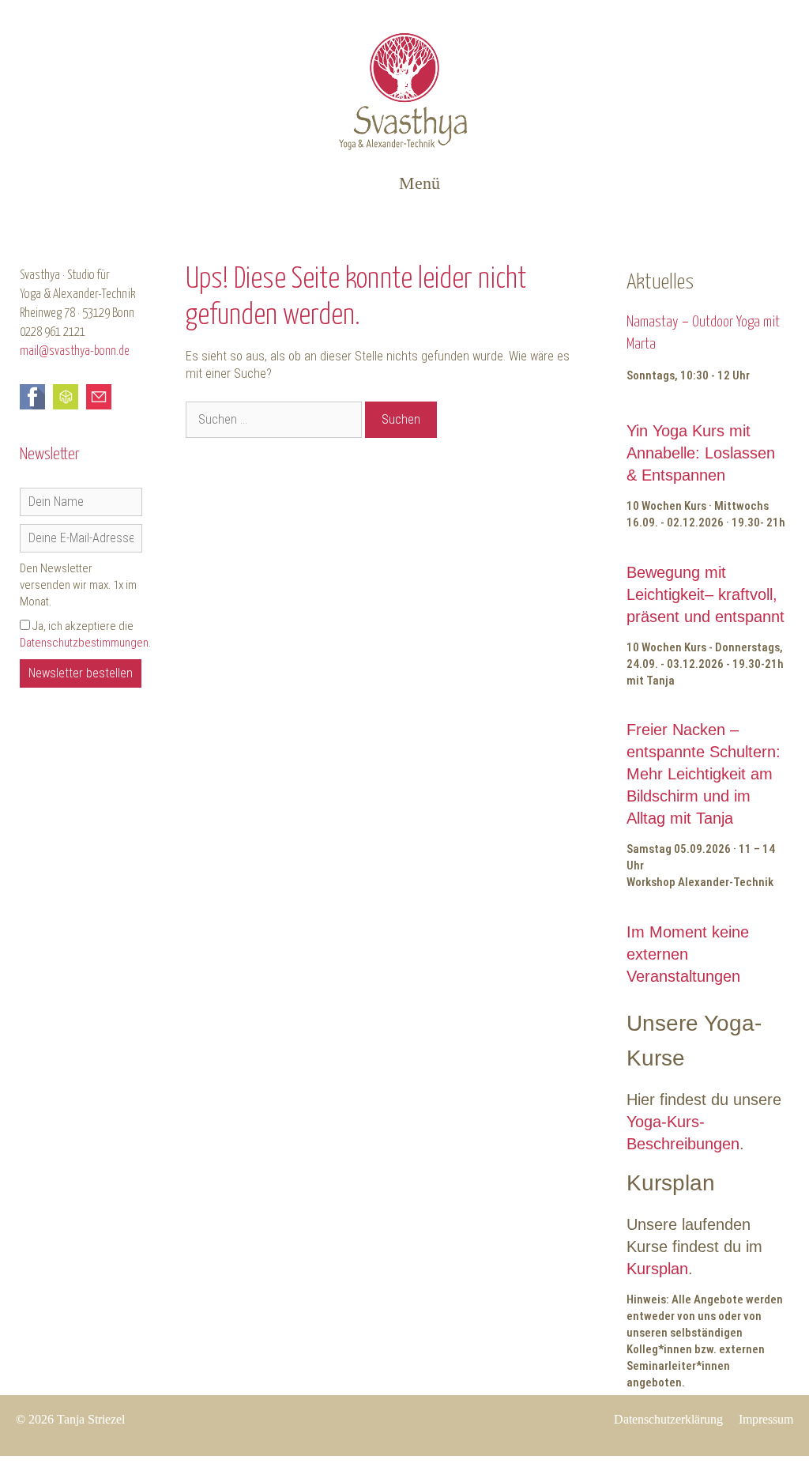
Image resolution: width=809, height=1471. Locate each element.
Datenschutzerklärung (668, 1419)
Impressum (766, 1419)
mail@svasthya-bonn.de (75, 351)
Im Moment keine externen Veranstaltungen (688, 954)
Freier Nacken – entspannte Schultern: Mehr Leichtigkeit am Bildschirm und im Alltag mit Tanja (704, 774)
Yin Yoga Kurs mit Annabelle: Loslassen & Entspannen (701, 453)
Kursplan (657, 1268)
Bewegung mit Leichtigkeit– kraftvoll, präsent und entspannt (706, 594)
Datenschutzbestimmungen (84, 643)
